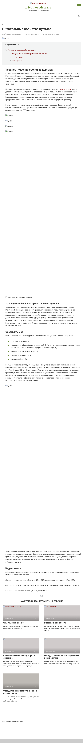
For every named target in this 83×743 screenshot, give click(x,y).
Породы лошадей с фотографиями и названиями (61, 656)
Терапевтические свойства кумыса (22, 50)
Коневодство (34, 34)
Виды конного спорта (55, 623)
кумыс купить (65, 89)
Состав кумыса (17, 57)
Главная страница (8, 25)
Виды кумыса (17, 61)
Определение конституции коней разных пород (20, 692)
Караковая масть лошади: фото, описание (19, 656)
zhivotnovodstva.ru (38, 7)
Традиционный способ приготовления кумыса (29, 54)
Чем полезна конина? (13, 623)
